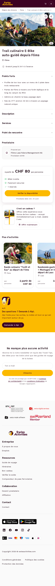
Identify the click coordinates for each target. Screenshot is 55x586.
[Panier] (45, 3)
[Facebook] (10, 530)
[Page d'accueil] (7, 4)
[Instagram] (22, 530)
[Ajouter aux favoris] (45, 16)
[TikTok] (29, 530)
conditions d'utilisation (36, 381)
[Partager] (51, 16)
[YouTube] (16, 530)
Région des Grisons (9, 10)
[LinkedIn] (4, 530)
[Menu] (51, 3)
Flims (22, 10)
